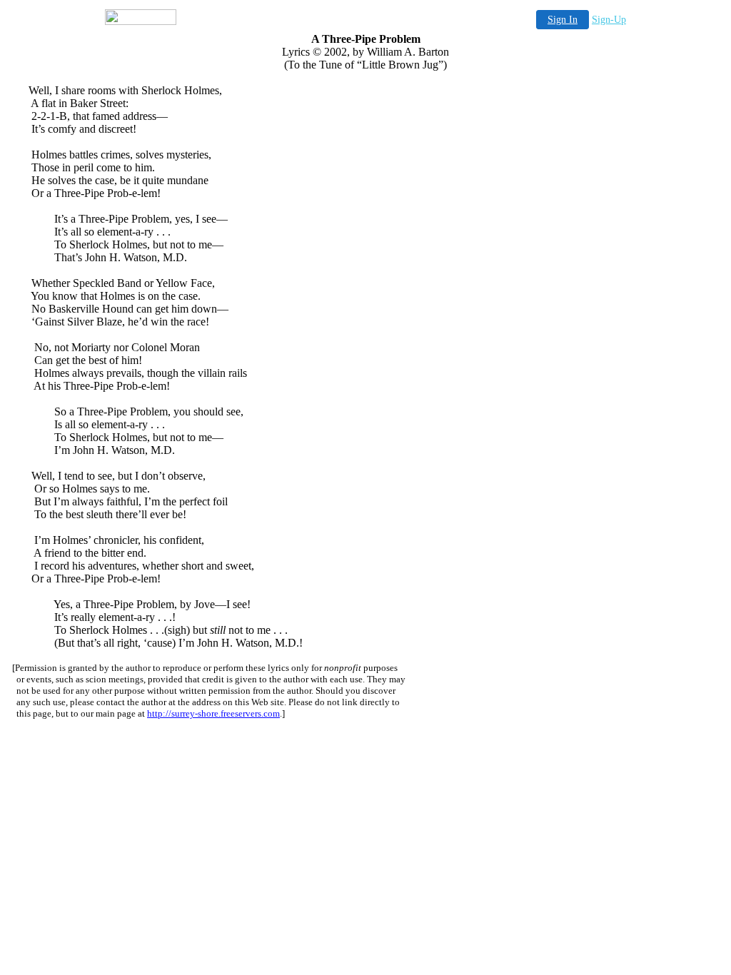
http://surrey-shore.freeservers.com (213, 713)
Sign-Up (609, 19)
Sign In (563, 19)
